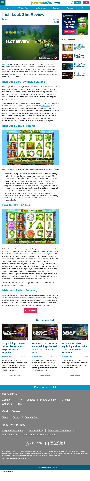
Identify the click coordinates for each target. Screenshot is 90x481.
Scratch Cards (32, 417)
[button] (2, 3)
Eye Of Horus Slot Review (80, 74)
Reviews (56, 8)
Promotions (71, 8)
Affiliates (7, 403)
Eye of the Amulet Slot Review (79, 47)
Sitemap (66, 399)
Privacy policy (9, 434)
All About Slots (23, 8)
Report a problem (7, 471)
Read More (15, 375)
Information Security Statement (39, 434)
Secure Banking (48, 399)
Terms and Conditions (59, 430)
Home (8, 8)
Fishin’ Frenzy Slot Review (80, 65)
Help (19, 399)
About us (7, 399)
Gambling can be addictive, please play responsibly (16, 458)
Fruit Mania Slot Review (79, 56)
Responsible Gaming (13, 430)
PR (83, 8)
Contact (31, 399)
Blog (19, 403)
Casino (16, 417)
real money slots (27, 451)
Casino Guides (41, 8)
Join (85, 3)
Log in (78, 3)
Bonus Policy (36, 430)
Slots (5, 417)
